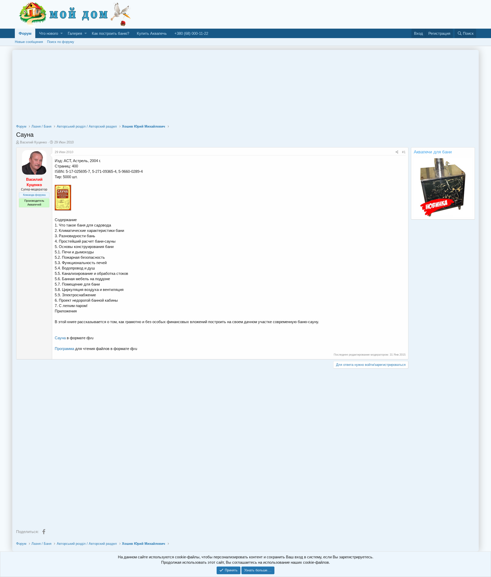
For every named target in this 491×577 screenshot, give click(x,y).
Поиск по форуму (60, 42)
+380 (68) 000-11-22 (191, 33)
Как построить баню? (110, 33)
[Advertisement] (383, 13)
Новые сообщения (29, 42)
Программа (64, 348)
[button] (61, 33)
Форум (25, 33)
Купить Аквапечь (152, 33)
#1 (404, 152)
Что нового (48, 33)
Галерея (75, 33)
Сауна (60, 338)
